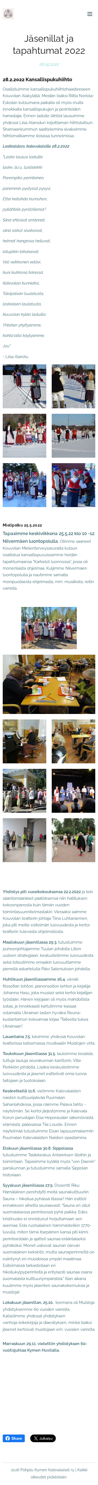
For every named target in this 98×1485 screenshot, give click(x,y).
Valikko (89, 13)
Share (16, 1438)
